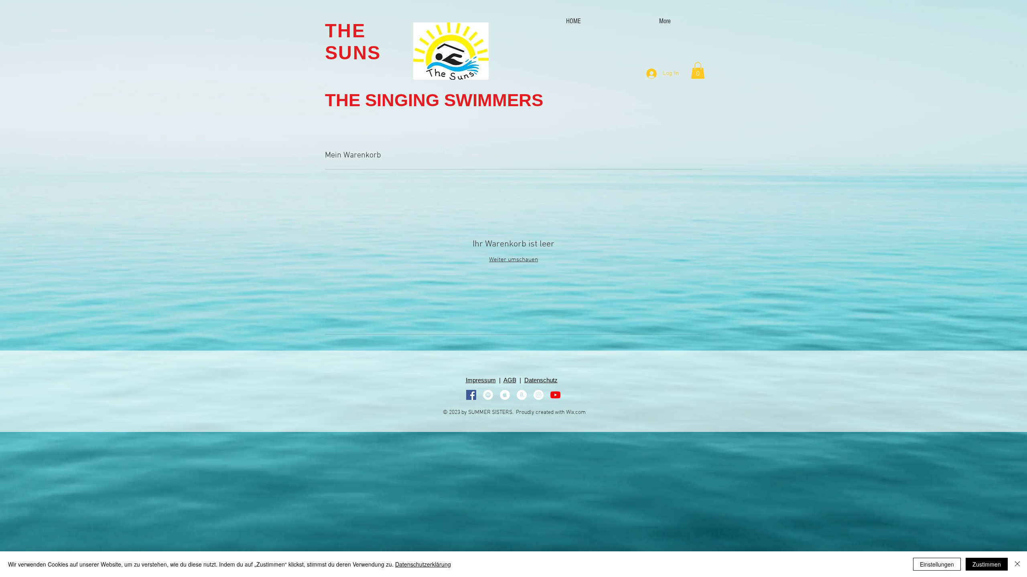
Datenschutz (541, 380)
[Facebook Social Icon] (471, 395)
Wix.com (576, 412)
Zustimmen (986, 564)
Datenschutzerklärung (423, 564)
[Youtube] (555, 395)
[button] (698, 70)
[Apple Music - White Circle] (505, 395)
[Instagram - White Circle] (539, 395)
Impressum (481, 380)
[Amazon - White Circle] (522, 395)
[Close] (1017, 564)
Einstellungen (937, 564)
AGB (509, 380)
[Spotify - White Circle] (488, 395)
